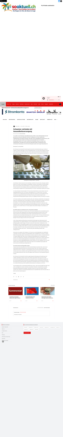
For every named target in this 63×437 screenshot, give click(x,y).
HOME (2, 104)
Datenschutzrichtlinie (5, 340)
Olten (26, 327)
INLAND (36, 119)
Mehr (55, 119)
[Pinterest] (61, 1)
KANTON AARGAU (12, 119)
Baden (58, 327)
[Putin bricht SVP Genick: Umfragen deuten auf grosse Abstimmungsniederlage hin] (47, 291)
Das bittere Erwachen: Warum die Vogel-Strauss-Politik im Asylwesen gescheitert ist (15, 297)
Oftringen (26, 329)
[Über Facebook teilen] (13, 276)
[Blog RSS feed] (3, 342)
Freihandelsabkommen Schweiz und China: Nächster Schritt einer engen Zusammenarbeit (31, 297)
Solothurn (36, 327)
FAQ (2, 332)
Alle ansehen (53, 285)
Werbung (3, 334)
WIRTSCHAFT (42, 119)
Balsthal (32, 329)
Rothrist (37, 329)
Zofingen (31, 327)
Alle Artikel (5, 119)
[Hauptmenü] (60, 104)
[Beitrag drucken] (23, 276)
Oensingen (52, 327)
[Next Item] (58, 112)
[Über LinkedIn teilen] (18, 276)
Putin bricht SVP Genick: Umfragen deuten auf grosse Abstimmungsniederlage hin (47, 297)
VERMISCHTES (49, 119)
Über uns (3, 328)
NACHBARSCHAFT (30, 119)
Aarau (42, 327)
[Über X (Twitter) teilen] (16, 276)
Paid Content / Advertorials (6, 336)
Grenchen (47, 327)
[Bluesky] (59, 1)
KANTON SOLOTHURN (21, 119)
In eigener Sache (4, 330)
